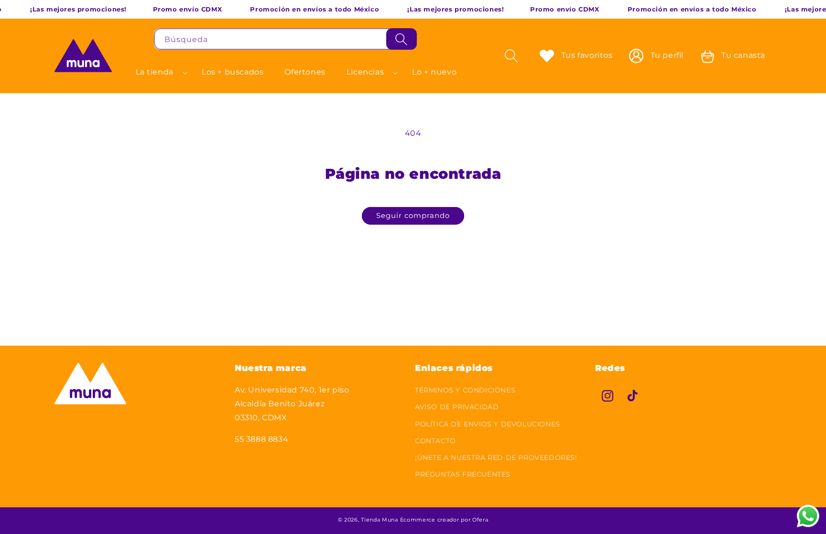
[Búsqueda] (401, 39)
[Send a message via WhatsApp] (808, 516)
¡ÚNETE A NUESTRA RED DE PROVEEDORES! (496, 457)
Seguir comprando (413, 215)
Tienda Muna (379, 519)
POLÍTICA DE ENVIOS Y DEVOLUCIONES (487, 424)
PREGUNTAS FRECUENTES (463, 474)
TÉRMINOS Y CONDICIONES (465, 390)
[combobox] (285, 39)
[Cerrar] (429, 39)
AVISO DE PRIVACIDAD (457, 407)
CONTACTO (435, 440)
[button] (158, 72)
